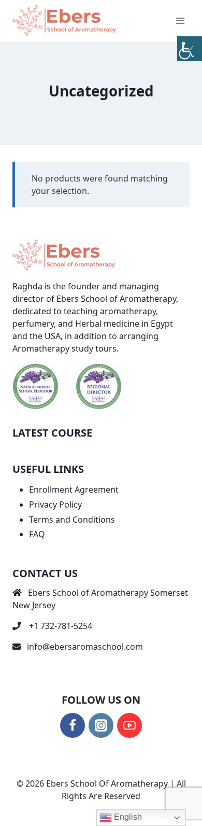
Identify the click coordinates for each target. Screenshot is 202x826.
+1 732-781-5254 (60, 626)
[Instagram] (101, 725)
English (127, 817)
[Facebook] (72, 725)
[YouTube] (129, 725)
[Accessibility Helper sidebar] (189, 48)
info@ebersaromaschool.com (85, 646)
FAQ (37, 534)
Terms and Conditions (72, 519)
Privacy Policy (55, 504)
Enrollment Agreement (74, 489)
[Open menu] (180, 20)
